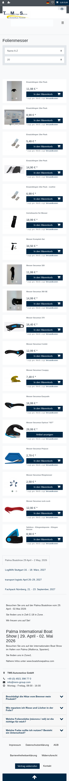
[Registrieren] (9, 2)
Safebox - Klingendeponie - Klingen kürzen (42, 528)
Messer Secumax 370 (35, 318)
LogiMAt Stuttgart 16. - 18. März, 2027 (25, 569)
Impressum (15, 745)
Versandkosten (52, 98)
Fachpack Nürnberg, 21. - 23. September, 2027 (30, 589)
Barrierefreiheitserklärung (23, 755)
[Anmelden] (3, 2)
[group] (14, 91)
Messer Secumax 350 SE (36, 292)
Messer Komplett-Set (35, 239)
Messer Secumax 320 (35, 265)
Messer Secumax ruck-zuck (38, 501)
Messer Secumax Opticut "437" (39, 423)
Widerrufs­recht (49, 755)
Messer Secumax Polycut (37, 449)
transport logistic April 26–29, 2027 (23, 579)
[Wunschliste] (52, 2)
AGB (56, 745)
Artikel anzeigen (44, 434)
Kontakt (47, 766)
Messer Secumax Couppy (37, 370)
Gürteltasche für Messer (36, 213)
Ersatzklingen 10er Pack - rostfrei (40, 187)
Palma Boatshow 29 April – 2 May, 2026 (26, 560)
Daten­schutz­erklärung (37, 745)
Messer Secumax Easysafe (37, 396)
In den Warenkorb (43, 94)
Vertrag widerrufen (27, 766)
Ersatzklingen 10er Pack (36, 82)
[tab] (26, 560)
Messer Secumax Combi (36, 344)
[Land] (47, 2)
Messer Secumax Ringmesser (39, 475)
